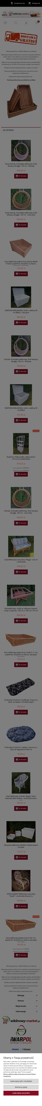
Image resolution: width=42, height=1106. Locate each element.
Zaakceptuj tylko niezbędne (21, 1081)
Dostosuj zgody (21, 1087)
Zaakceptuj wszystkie (21, 1093)
